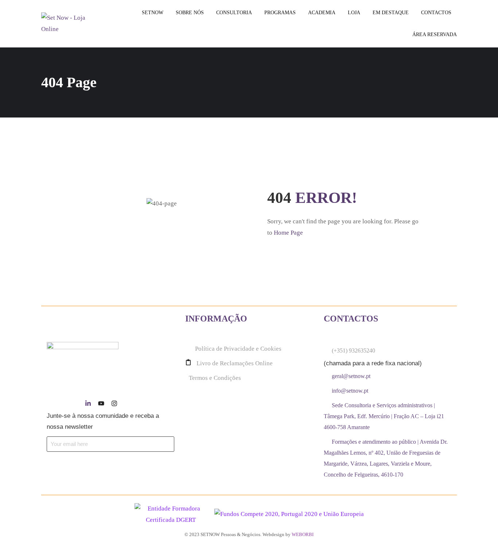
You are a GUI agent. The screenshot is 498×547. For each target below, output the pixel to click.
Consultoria (234, 12)
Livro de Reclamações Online (235, 363)
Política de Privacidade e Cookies (238, 348)
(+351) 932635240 (353, 350)
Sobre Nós (190, 12)
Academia (321, 12)
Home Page (288, 232)
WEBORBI (303, 534)
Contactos (436, 12)
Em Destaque (391, 12)
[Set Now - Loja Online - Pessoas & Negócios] (69, 23)
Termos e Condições (215, 377)
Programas (280, 12)
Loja (354, 12)
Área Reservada (434, 34)
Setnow (152, 12)
